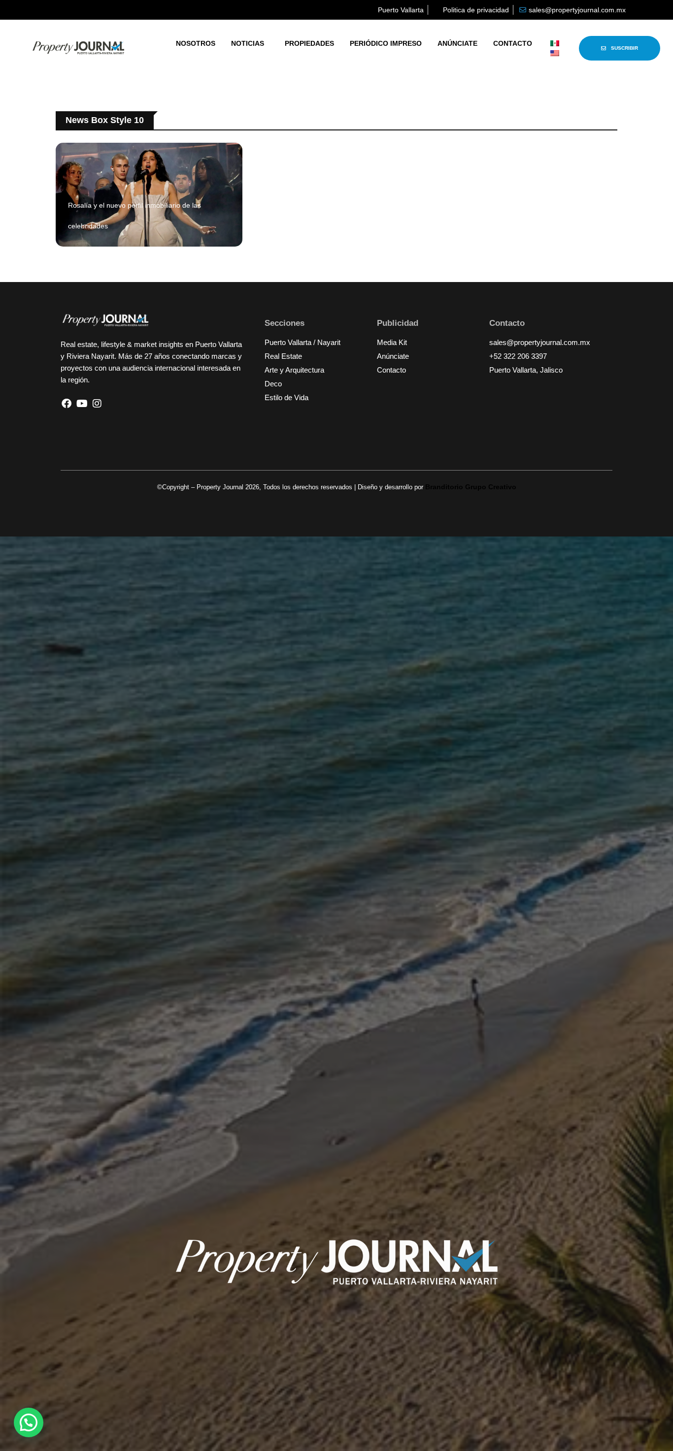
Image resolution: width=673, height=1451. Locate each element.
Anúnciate (457, 43)
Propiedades (309, 43)
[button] (28, 1422)
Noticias (247, 43)
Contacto (512, 43)
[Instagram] (97, 404)
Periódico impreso (386, 43)
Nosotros (195, 43)
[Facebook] (66, 404)
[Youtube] (82, 404)
